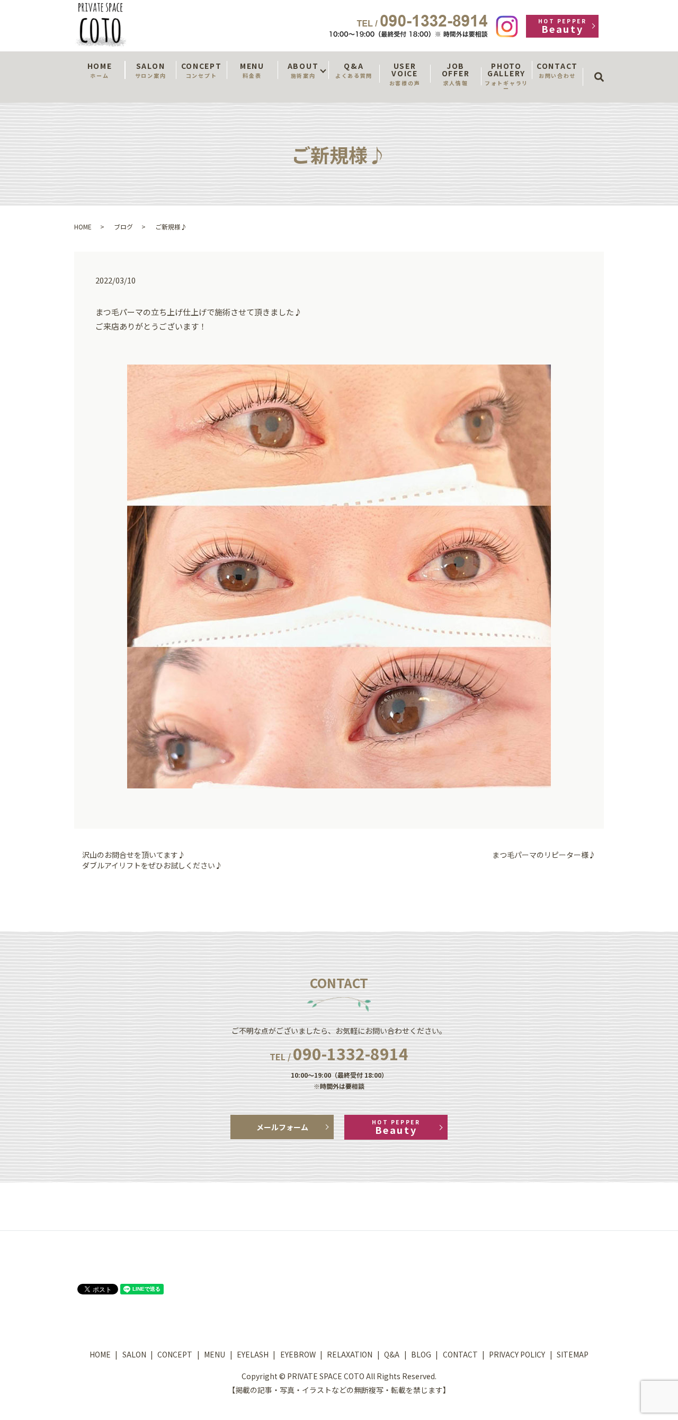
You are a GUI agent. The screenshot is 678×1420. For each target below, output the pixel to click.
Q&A (353, 69)
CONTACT (557, 69)
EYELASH (253, 1354)
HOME (99, 69)
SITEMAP (572, 1354)
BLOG (421, 1354)
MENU (252, 69)
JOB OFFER (455, 73)
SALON (150, 69)
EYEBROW (298, 1354)
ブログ (123, 226)
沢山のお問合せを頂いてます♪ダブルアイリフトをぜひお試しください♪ (152, 860)
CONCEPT (201, 69)
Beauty (562, 26)
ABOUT (303, 69)
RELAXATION (349, 1354)
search (602, 67)
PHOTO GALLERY (506, 76)
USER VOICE (404, 73)
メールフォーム (282, 1127)
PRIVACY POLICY (517, 1354)
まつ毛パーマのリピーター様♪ (544, 855)
